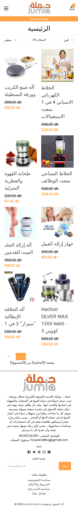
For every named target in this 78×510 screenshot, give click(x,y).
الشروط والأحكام (39, 484)
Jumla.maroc (33, 504)
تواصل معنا (39, 493)
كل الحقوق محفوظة (53, 504)
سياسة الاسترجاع (39, 489)
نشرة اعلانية (39, 458)
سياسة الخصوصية (39, 480)
